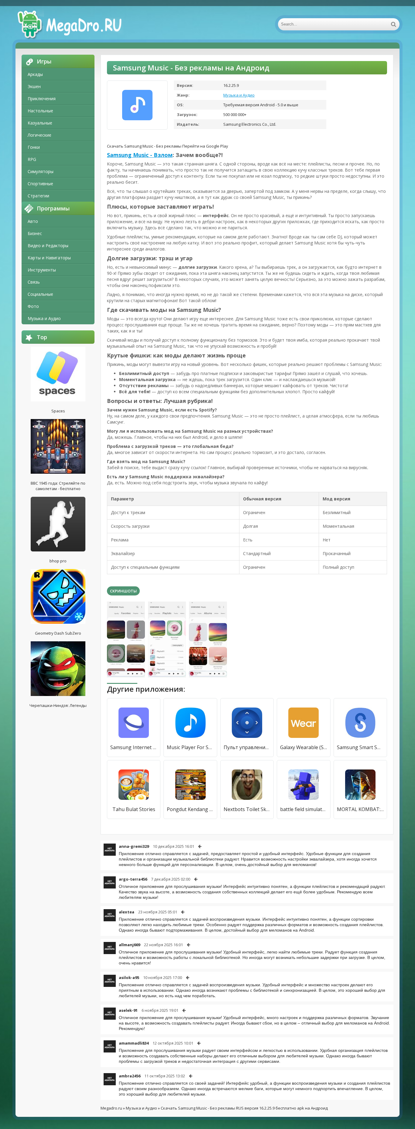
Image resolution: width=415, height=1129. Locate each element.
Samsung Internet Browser (133, 747)
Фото (33, 306)
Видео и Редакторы (48, 245)
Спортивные (40, 183)
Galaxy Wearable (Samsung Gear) (303, 747)
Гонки (34, 147)
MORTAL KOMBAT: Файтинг (360, 809)
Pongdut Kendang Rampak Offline (190, 809)
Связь (34, 282)
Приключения (42, 98)
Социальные (40, 294)
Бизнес (35, 233)
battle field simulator (303, 809)
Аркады (35, 74)
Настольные (40, 111)
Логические (39, 135)
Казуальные (40, 123)
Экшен (34, 86)
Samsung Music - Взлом (140, 155)
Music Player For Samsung (190, 747)
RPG (32, 159)
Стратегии (38, 196)
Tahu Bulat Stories (133, 809)
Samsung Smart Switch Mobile (360, 747)
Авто (33, 221)
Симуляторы (40, 171)
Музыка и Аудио (44, 318)
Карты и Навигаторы (49, 258)
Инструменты (42, 270)
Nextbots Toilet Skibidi (247, 809)
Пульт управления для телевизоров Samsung (247, 747)
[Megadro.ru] (76, 24)
